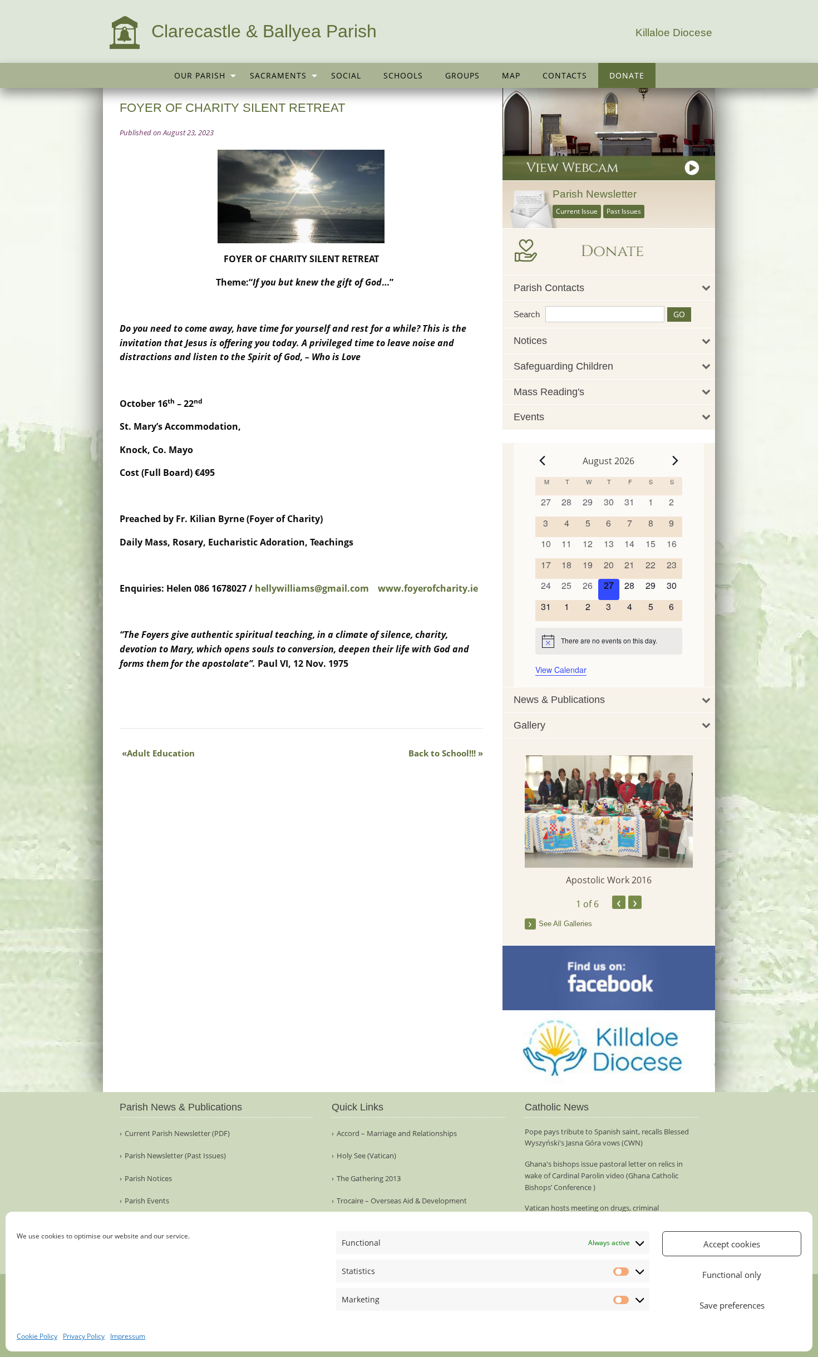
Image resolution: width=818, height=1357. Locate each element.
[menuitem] (201, 75)
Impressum (127, 1336)
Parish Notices (148, 1178)
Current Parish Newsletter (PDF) (177, 1133)
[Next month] (675, 461)
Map (511, 75)
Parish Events (147, 1200)
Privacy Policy (84, 1336)
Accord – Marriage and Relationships (397, 1133)
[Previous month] (542, 461)
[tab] (609, 288)
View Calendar (561, 669)
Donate (626, 75)
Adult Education (161, 753)
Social (346, 75)
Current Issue (577, 211)
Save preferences (732, 1305)
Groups (462, 75)
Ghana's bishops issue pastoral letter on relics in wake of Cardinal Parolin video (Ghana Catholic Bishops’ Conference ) (604, 1175)
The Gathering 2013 (369, 1178)
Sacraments (278, 75)
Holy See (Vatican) (366, 1155)
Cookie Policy (37, 1336)
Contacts (565, 75)
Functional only (731, 1274)
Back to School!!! (442, 753)
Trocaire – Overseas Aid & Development (402, 1200)
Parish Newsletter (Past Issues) (175, 1155)
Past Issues (624, 211)
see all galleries (565, 924)
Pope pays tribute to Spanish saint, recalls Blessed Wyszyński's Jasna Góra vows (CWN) (607, 1137)
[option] (609, 821)
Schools (403, 75)
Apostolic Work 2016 (609, 880)
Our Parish (199, 75)
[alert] (608, 641)
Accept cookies (731, 1244)
